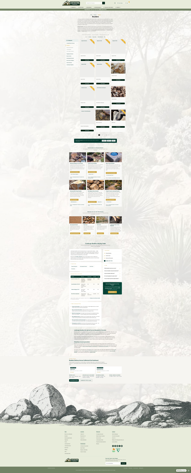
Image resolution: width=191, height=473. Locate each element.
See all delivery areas (74, 380)
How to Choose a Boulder (74, 174)
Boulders (68, 45)
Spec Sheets (82, 447)
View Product (87, 83)
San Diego (101, 377)
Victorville (84, 377)
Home (91, 14)
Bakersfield (76, 376)
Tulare (80, 376)
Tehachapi (88, 377)
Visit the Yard (108, 255)
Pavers (66, 441)
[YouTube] (122, 446)
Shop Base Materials (114, 233)
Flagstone (66, 439)
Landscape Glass (108, 205)
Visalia (70, 376)
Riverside (101, 376)
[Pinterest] (117, 446)
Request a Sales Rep (83, 449)
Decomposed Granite (70, 58)
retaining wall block (93, 350)
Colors (109, 140)
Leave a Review (114, 441)
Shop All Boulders (74, 266)
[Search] (103, 3)
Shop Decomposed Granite (75, 233)
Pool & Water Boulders (70, 51)
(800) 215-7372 (109, 260)
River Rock (98, 204)
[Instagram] (115, 446)
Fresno (73, 376)
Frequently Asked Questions (101, 441)
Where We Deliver (83, 439)
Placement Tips (91, 174)
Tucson (117, 376)
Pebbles (66, 449)
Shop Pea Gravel (100, 233)
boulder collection (79, 256)
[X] (119, 446)
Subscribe (123, 463)
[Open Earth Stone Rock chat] (188, 470)
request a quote (84, 30)
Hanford (73, 377)
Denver (120, 376)
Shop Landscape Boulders (110, 199)
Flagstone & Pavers (70, 53)
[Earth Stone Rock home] (80, 460)
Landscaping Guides (99, 439)
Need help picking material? (181, 470)
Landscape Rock (67, 443)
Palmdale (87, 376)
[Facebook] (113, 446)
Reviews (97, 443)
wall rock (86, 350)
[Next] (108, 135)
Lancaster (84, 376)
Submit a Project (83, 451)
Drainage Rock (75, 204)
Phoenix (114, 376)
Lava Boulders (69, 49)
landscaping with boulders (103, 346)
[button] (115, 3)
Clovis (70, 377)
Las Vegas (111, 376)
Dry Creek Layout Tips (109, 175)
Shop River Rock (86, 233)
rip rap (89, 349)
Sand (65, 451)
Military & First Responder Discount (118, 439)
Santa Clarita (92, 376)
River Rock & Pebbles (70, 60)
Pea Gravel (79, 204)
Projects (104, 140)
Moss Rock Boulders (70, 47)
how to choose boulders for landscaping (98, 29)
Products (95, 14)
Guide (113, 140)
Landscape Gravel (68, 445)
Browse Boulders (108, 253)
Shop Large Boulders (74, 199)
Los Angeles (98, 376)
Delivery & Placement (109, 258)
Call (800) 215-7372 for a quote (86, 380)
